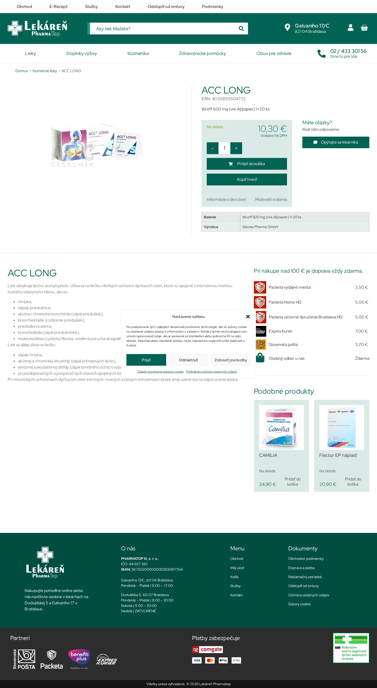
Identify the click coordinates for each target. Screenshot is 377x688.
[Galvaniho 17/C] (287, 27)
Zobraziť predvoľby (230, 359)
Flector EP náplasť (338, 455)
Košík (234, 576)
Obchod (236, 558)
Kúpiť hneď (246, 179)
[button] (248, 316)
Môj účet (237, 568)
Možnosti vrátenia (271, 199)
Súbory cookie (299, 604)
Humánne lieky (45, 70)
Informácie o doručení (226, 199)
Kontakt (236, 595)
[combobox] (162, 28)
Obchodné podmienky (306, 558)
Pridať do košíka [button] (293, 481)
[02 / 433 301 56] (322, 52)
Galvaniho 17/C (312, 25)
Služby (235, 585)
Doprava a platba (301, 568)
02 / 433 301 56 (348, 51)
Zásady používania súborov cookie (160, 372)
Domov (21, 70)
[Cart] (364, 28)
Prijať (146, 359)
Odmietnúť (188, 359)
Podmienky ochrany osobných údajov (211, 372)
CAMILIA (268, 455)
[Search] (241, 28)
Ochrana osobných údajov (308, 595)
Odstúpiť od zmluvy (303, 585)
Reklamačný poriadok (305, 576)
